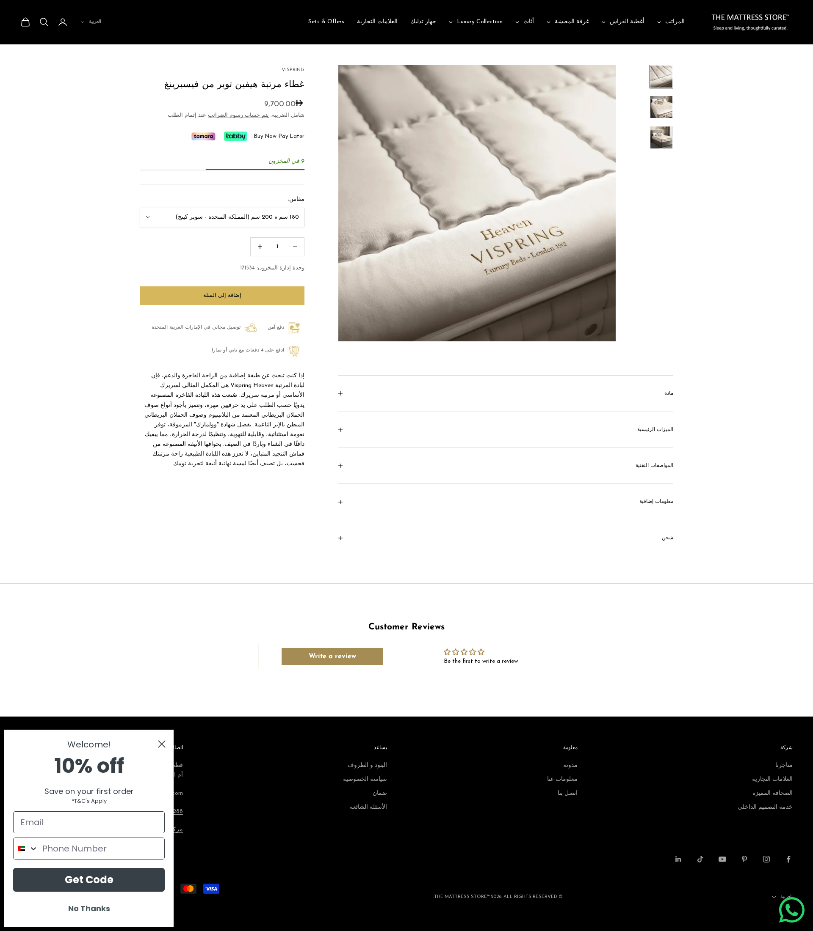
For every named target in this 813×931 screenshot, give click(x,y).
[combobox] (26, 848)
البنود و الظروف (367, 765)
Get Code (89, 880)
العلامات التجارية (772, 779)
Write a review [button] (332, 656)
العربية (95, 21)
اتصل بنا (568, 793)
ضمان (380, 793)
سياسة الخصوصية (365, 779)
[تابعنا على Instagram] (766, 859)
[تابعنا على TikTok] (700, 859)
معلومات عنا (562, 779)
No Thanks (89, 908)
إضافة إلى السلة (222, 295)
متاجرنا (784, 765)
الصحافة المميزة (772, 793)
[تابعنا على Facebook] (788, 859)
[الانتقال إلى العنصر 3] (661, 137)
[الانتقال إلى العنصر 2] (661, 107)
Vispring (293, 69)
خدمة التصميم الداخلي (765, 807)
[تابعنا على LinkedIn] (678, 859)
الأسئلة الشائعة (368, 807)
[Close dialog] (162, 744)
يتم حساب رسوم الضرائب (238, 115)
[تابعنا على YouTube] (722, 859)
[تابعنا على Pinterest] (744, 859)
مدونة (570, 765)
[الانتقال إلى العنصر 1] (661, 76)
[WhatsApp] (792, 910)
